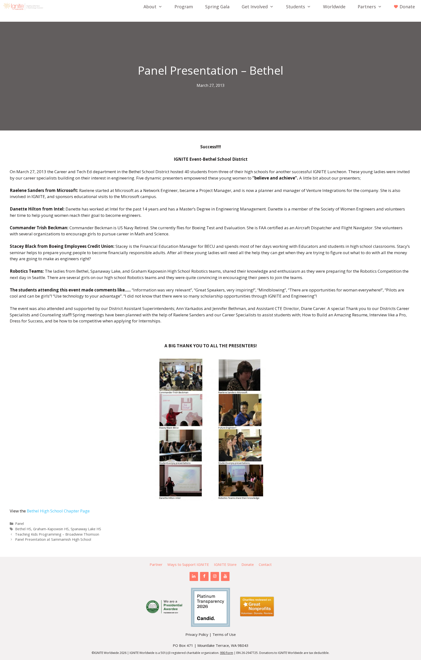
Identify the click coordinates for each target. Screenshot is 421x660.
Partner (156, 564)
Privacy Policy (196, 634)
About (150, 7)
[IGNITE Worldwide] (24, 6)
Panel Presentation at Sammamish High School (53, 539)
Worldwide (334, 7)
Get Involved (255, 7)
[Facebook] (204, 576)
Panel (19, 523)
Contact (265, 564)
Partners (367, 7)
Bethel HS (23, 529)
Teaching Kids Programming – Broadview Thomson (57, 534)
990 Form (226, 653)
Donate (247, 564)
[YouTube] (225, 576)
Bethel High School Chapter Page (58, 511)
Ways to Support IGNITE (188, 564)
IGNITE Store (225, 564)
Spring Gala (217, 7)
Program (183, 7)
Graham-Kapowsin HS (51, 529)
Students (295, 7)
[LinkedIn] (194, 576)
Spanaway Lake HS (86, 529)
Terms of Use (224, 634)
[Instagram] (214, 576)
